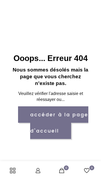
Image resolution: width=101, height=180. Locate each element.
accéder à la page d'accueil (59, 122)
